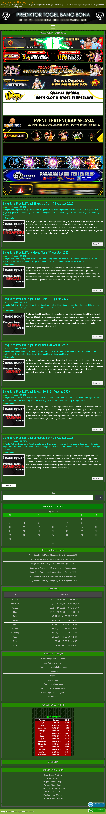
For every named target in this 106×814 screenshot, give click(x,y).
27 (53, 535)
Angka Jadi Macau (12, 259)
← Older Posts (8, 485)
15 (82, 527)
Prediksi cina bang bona (53, 684)
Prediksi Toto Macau (50, 261)
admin (7, 207)
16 (96, 527)
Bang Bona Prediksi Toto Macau (34, 259)
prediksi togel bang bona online (53, 688)
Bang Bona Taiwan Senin (54, 398)
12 (39, 527)
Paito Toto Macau (16, 261)
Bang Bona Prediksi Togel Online (18, 2)
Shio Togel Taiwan (62, 400)
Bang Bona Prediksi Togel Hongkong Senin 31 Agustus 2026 (53, 580)
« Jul (52, 544)
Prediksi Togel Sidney (28, 354)
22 (82, 531)
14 (67, 527)
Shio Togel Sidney (45, 354)
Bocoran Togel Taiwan (74, 398)
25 (24, 535)
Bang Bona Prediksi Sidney (32, 351)
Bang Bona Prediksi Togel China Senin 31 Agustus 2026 (35, 299)
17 (10, 531)
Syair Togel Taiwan (77, 400)
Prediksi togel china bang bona (53, 692)
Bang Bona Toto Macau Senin (60, 259)
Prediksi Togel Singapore (62, 212)
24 (10, 535)
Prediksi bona (53, 697)
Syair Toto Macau (81, 261)
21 (67, 531)
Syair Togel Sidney (61, 354)
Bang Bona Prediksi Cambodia (59, 444)
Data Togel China (87, 305)
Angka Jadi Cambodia (14, 444)
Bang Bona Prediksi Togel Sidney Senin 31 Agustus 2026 (36, 345)
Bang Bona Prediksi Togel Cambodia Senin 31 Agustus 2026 (38, 437)
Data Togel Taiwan (91, 398)
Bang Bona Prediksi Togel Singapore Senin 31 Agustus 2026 (38, 203)
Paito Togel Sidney (88, 351)
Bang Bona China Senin (29, 305)
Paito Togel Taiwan (10, 400)
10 (10, 527)
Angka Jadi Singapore (14, 210)
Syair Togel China (70, 308)
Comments (9, 218)
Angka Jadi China (12, 305)
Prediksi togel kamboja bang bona (53, 667)
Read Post (97, 244)
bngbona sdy (53, 671)
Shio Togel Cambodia (81, 447)
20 (53, 531)
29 (82, 535)
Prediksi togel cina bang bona (53, 659)
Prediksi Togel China (38, 308)
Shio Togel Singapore (81, 212)
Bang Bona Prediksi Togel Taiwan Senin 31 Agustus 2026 (36, 391)
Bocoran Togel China (71, 305)
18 (24, 531)
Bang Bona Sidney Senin (54, 351)
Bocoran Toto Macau (81, 259)
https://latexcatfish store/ (53, 663)
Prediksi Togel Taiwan (44, 400)
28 (67, 535)
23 (96, 531)
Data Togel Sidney (72, 351)
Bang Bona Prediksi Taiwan (32, 398)
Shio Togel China (54, 308)
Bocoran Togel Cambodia (83, 444)
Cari (53, 493)
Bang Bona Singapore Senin (60, 210)
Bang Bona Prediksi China (50, 305)
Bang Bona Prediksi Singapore (36, 210)
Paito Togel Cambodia (25, 447)
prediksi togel (53, 680)
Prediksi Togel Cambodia (62, 447)
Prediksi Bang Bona (43, 212)
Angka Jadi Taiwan (12, 398)
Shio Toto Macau (66, 261)
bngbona (53, 676)
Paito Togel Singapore (25, 212)
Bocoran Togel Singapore (83, 210)
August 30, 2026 (20, 207)
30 (96, 535)
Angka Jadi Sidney (12, 351)
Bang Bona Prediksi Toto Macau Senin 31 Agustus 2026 (35, 252)
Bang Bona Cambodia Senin (35, 444)
